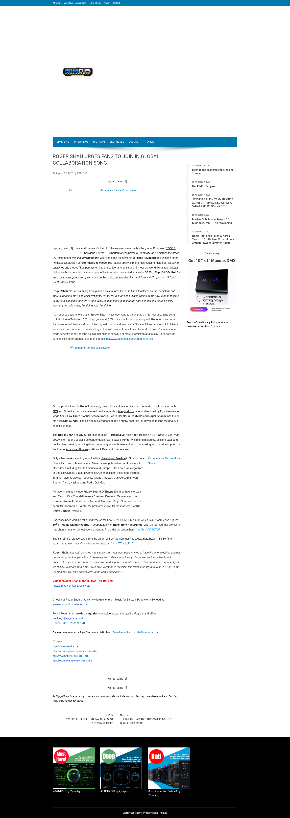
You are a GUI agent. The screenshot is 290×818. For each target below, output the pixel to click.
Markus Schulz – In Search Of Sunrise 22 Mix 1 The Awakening (212, 221)
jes (137, 696)
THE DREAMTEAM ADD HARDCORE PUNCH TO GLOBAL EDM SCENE (145, 719)
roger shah (58, 700)
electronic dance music (123, 696)
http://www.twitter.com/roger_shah (71, 655)
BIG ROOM (99, 141)
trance (80, 700)
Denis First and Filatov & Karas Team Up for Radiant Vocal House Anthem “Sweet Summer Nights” (213, 239)
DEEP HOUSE (117, 141)
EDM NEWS (63, 141)
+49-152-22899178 (73, 623)
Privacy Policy (210, 322)
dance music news (96, 696)
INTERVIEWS (81, 141)
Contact (116, 3)
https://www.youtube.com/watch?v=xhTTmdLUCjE (103, 543)
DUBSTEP (134, 141)
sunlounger (70, 700)
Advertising (80, 3)
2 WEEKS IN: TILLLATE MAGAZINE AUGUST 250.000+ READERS (89, 719)
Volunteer (68, 3)
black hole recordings (75, 696)
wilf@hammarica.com (147, 632)
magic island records (150, 696)
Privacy (107, 3)
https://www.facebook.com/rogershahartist (128, 338)
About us (57, 3)
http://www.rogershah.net (66, 646)
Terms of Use (94, 3)
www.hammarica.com (124, 632)
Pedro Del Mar (169, 696)
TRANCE (149, 141)
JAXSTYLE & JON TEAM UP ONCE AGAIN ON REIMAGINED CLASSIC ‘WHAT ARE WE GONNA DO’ (212, 203)
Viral (146, 812)
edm (108, 696)
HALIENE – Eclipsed (204, 186)
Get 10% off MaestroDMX (211, 260)
